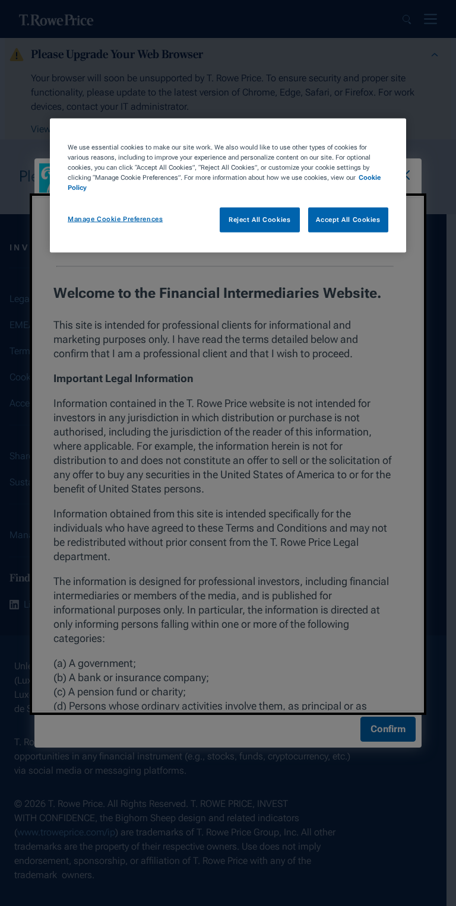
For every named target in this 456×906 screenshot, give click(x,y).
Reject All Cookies (259, 219)
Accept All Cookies (348, 219)
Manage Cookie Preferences (115, 219)
